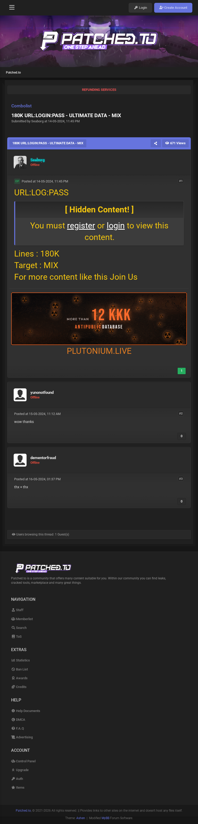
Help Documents (27, 711)
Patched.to (13, 72)
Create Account (175, 8)
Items (19, 787)
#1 (181, 181)
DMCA (20, 720)
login (116, 225)
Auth (19, 779)
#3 (181, 479)
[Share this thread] (156, 143)
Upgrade (22, 770)
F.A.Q (19, 728)
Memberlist (24, 619)
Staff (19, 610)
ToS (18, 636)
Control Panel (25, 761)
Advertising (24, 737)
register (81, 225)
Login (142, 8)
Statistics (22, 660)
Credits (21, 687)
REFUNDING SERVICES (99, 90)
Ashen (80, 818)
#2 (181, 413)
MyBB (105, 818)
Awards (21, 678)
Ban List (21, 669)
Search (21, 628)
